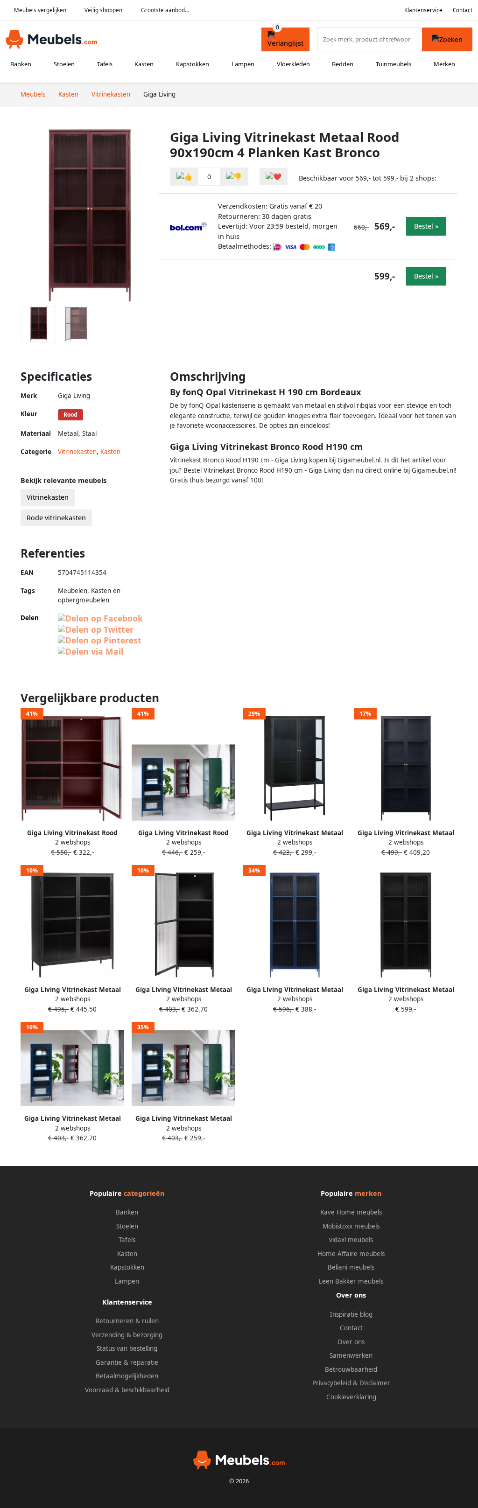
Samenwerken (351, 1355)
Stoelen (64, 64)
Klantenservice (423, 10)
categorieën (144, 1193)
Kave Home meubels (351, 1212)
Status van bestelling (127, 1348)
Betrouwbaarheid (351, 1369)
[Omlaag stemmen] (234, 176)
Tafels (104, 64)
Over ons (351, 1342)
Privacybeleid (331, 1383)
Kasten (144, 64)
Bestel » (426, 226)
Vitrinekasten (77, 451)
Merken (444, 64)
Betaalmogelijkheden (127, 1376)
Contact (462, 10)
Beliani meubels (351, 1267)
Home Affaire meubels (351, 1254)
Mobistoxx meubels (351, 1226)
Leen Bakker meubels (351, 1281)
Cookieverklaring (351, 1397)
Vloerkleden (293, 64)
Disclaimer (374, 1383)
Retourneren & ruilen (127, 1321)
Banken (20, 64)
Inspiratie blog (351, 1314)
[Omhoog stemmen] (184, 176)
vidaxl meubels (351, 1240)
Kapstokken (192, 64)
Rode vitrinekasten (56, 517)
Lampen (243, 64)
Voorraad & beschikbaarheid (127, 1390)
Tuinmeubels (393, 64)
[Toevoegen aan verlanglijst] (274, 176)
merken (368, 1193)
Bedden (342, 64)
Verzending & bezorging (126, 1335)
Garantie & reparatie (127, 1362)
